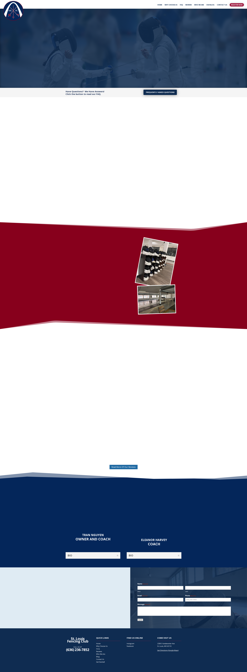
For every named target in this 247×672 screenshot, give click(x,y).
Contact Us (222, 5)
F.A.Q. (98, 649)
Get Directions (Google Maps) (168, 650)
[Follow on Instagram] (39, 621)
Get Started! (100, 662)
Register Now (236, 5)
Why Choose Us (171, 5)
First (144, 34)
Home (159, 5)
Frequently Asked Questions (160, 92)
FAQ (181, 5)
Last (162, 34)
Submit (145, 63)
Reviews (188, 5)
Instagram (130, 643)
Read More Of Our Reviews (123, 467)
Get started (75, 319)
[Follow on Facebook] (35, 621)
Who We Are (199, 5)
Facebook (130, 646)
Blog (98, 657)
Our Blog (210, 5)
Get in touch (77, 74)
